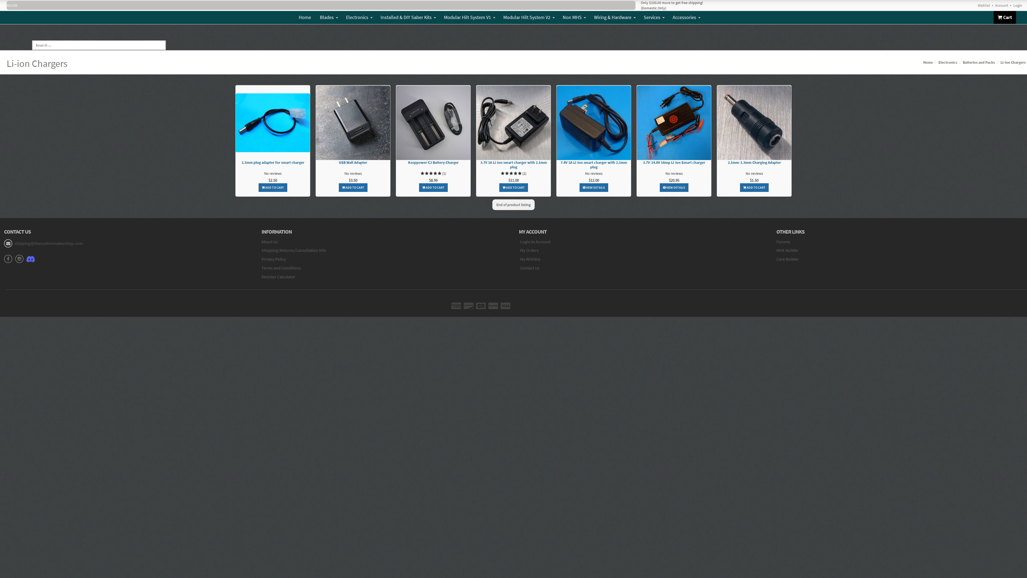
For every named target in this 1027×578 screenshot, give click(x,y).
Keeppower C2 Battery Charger (433, 162)
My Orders (529, 250)
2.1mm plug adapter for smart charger (273, 162)
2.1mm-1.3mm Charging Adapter (754, 162)
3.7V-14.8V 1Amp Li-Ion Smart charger (674, 162)
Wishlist (984, 5)
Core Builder (787, 259)
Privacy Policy (274, 259)
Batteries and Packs (979, 62)
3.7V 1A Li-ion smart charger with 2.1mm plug (513, 164)
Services (652, 17)
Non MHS (572, 17)
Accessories (684, 17)
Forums (783, 241)
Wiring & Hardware (612, 17)
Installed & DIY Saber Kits (406, 17)
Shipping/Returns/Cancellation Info (294, 250)
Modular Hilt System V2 (526, 17)
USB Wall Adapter (353, 162)
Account (1001, 5)
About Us (270, 241)
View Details (595, 187)
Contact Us (529, 268)
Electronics (357, 17)
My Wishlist (530, 259)
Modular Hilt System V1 (467, 17)
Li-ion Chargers (1013, 62)
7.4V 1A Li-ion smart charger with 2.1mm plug (594, 164)
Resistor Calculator (279, 276)
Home (305, 17)
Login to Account (535, 241)
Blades (327, 17)
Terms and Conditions (281, 268)
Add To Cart (274, 187)
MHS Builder (787, 250)
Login (1017, 5)
